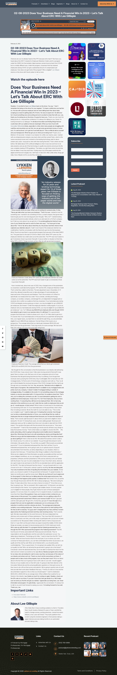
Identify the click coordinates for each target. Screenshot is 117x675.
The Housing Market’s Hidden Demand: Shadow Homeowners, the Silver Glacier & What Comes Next (86, 215)
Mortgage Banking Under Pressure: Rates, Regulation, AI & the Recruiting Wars (84, 205)
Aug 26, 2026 (77, 190)
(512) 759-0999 (64, 643)
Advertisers (44, 4)
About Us (74, 4)
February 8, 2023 (15, 43)
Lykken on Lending (30, 671)
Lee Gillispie (55, 70)
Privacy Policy (101, 671)
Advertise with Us (106, 4)
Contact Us (84, 4)
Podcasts (35, 4)
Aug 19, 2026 (77, 210)
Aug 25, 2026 (77, 201)
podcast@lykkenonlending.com (70, 648)
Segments (59, 4)
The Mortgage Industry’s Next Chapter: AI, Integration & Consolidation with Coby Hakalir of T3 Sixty (86, 194)
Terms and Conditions (85, 671)
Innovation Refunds (19, 595)
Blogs (53, 4)
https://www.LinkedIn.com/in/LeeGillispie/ (26, 597)
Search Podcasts (110, 337)
